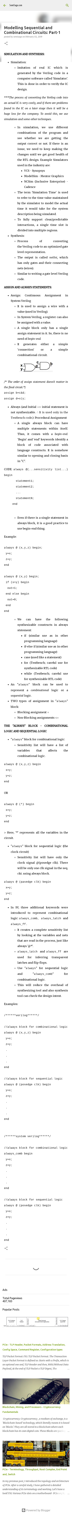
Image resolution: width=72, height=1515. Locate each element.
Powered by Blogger (38, 1510)
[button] (6, 43)
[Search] (67, 5)
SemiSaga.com (15, 5)
